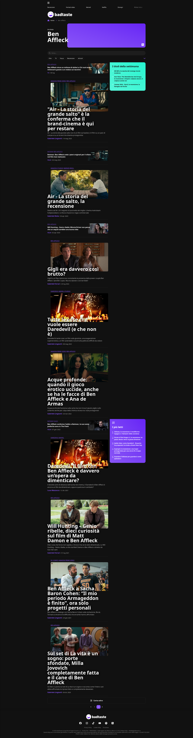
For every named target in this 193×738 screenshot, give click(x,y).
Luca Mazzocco (53, 490)
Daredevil (54, 291)
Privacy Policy (88, 727)
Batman (50, 152)
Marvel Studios (64, 291)
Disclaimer (106, 727)
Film (49, 160)
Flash (56, 421)
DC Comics (55, 560)
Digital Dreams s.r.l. (75, 731)
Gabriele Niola (53, 216)
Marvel (61, 438)
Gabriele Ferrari (53, 284)
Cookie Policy (97, 727)
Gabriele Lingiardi (54, 138)
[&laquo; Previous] (91, 707)
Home (52, 20)
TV (48, 73)
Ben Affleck (51, 64)
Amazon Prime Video (58, 81)
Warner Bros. (69, 168)
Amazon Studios (57, 168)
